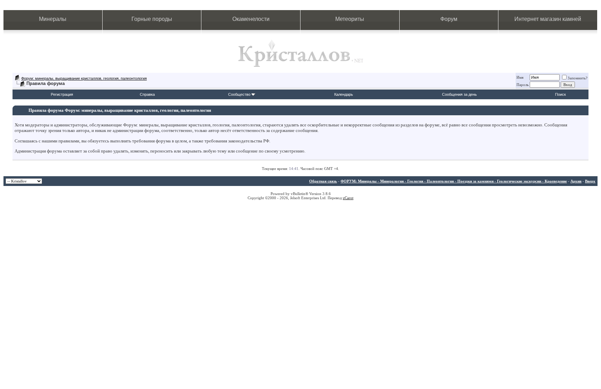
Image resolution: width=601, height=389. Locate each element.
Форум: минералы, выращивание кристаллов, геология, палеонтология (84, 78)
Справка (147, 94)
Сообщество (239, 94)
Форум (448, 19)
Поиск (560, 94)
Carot (349, 198)
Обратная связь (323, 181)
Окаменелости (251, 19)
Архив (576, 181)
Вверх (590, 181)
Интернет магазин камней (547, 19)
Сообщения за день (459, 94)
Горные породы (151, 19)
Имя (519, 77)
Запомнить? (577, 78)
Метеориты (349, 19)
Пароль (522, 85)
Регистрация (62, 94)
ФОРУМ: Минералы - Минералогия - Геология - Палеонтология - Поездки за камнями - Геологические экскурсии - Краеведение (453, 181)
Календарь (343, 94)
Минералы (52, 19)
